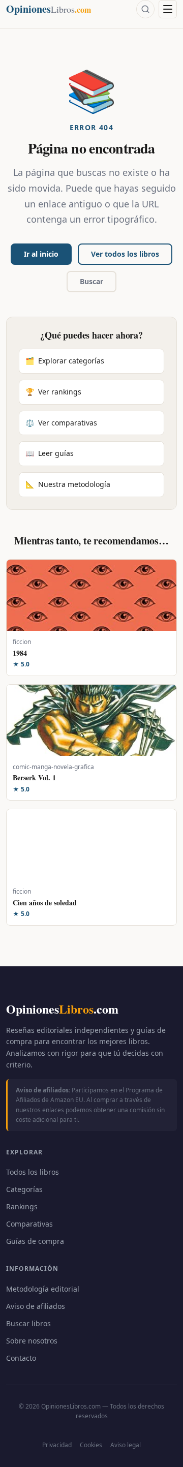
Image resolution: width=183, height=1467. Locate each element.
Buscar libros (28, 1323)
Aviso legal (125, 1445)
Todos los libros (32, 1172)
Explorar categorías (64, 360)
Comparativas (29, 1224)
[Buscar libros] (145, 9)
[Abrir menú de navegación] (168, 9)
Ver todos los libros (125, 254)
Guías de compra (35, 1241)
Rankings (22, 1206)
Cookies (91, 1445)
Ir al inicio (41, 254)
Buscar (91, 281)
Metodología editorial (42, 1289)
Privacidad (57, 1445)
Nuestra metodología (67, 484)
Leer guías (49, 453)
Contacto (21, 1358)
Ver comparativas (61, 422)
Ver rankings (53, 391)
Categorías (24, 1189)
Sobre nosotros (31, 1341)
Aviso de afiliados (35, 1306)
